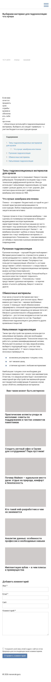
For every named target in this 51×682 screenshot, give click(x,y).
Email (5, 594)
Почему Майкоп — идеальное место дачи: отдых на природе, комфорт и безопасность (25, 480)
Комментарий (9, 611)
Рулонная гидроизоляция (19, 153)
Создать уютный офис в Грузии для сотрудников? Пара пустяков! (24, 450)
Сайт (4, 602)
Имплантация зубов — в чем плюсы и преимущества (25, 568)
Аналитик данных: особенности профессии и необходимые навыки (25, 539)
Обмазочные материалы (19, 157)
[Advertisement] (25, 37)
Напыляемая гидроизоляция (21, 161)
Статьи (16, 60)
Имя (4, 586)
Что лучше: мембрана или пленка (27, 149)
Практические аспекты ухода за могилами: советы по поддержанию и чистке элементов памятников (25, 418)
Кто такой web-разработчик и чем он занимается (24, 510)
